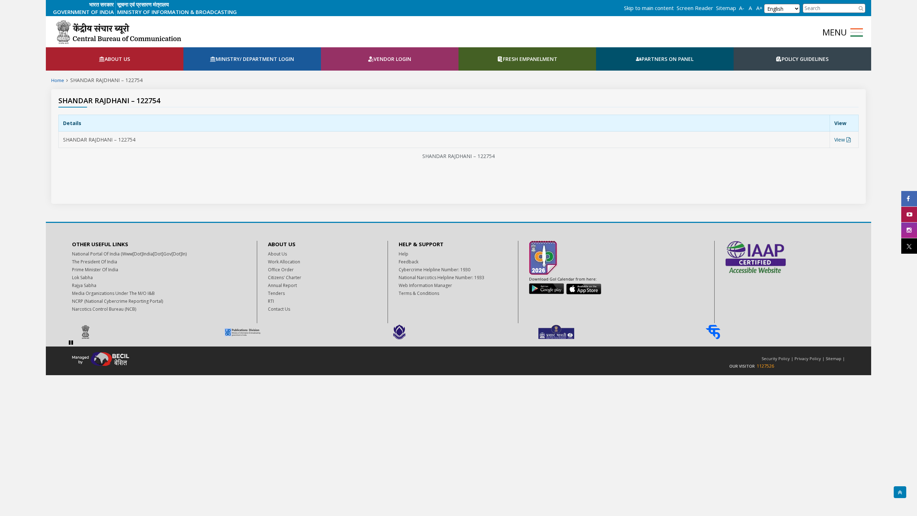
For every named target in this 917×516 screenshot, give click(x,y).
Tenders (276, 293)
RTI (271, 301)
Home (57, 80)
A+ (759, 7)
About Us (277, 254)
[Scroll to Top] (900, 492)
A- (741, 7)
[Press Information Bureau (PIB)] (145, 332)
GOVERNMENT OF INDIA (83, 11)
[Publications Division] (302, 332)
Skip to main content (649, 7)
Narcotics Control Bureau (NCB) (104, 309)
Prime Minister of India (95, 270)
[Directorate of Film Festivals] (458, 332)
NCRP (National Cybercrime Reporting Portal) (117, 301)
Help (403, 254)
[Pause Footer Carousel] (71, 342)
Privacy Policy (807, 358)
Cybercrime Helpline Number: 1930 (434, 270)
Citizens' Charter (284, 277)
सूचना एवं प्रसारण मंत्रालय (143, 4)
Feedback (408, 262)
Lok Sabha (82, 277)
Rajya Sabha (84, 285)
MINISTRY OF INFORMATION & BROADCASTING (177, 11)
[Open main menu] (856, 32)
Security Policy (776, 358)
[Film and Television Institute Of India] (772, 332)
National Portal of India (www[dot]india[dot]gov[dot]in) (129, 254)
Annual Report (282, 285)
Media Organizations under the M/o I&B (113, 293)
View (840, 139)
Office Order (281, 270)
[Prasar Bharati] (615, 332)
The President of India (94, 262)
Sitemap (726, 7)
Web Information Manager (425, 285)
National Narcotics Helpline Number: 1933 (441, 277)
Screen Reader (695, 7)
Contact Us (279, 309)
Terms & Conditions (419, 293)
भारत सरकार (101, 4)
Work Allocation (284, 262)
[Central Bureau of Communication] (118, 32)
